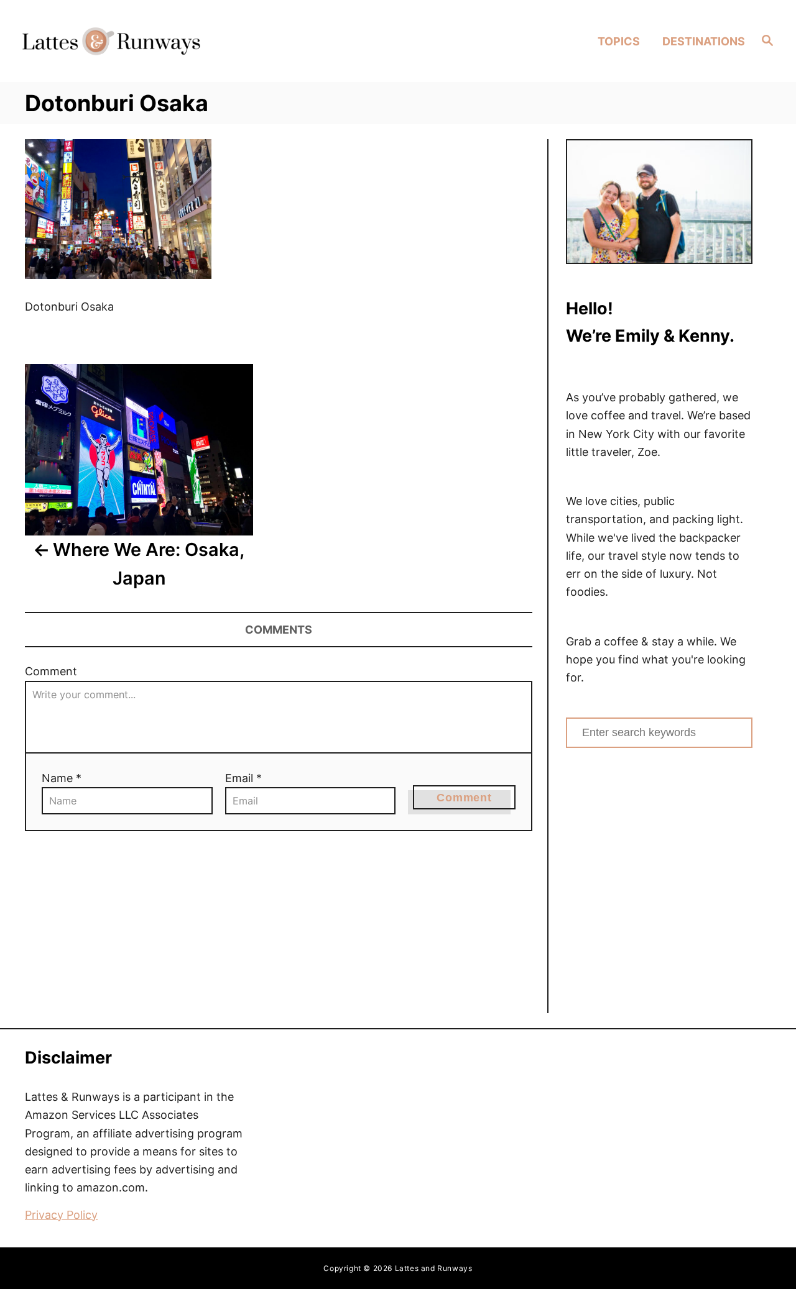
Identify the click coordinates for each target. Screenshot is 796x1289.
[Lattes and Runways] (111, 40)
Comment (51, 671)
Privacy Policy (61, 1214)
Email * (243, 778)
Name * (61, 778)
